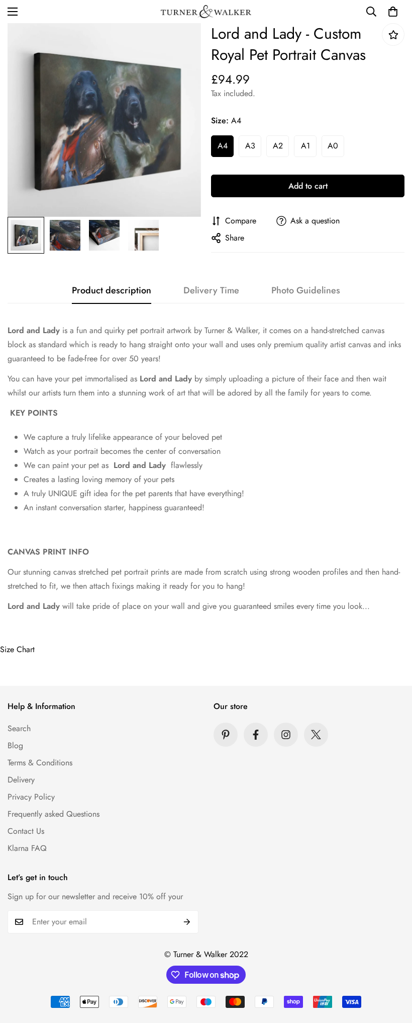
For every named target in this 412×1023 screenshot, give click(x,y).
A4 (223, 145)
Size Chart (17, 649)
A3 (250, 145)
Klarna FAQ (27, 848)
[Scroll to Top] (392, 968)
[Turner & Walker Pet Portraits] (206, 11)
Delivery (21, 779)
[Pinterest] (226, 735)
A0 (333, 145)
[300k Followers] (256, 735)
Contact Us (26, 831)
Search (19, 728)
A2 (278, 145)
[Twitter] (316, 735)
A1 (305, 145)
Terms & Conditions (40, 762)
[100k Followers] (286, 735)
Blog (15, 745)
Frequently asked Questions (53, 814)
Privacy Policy (31, 797)
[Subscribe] (187, 921)
